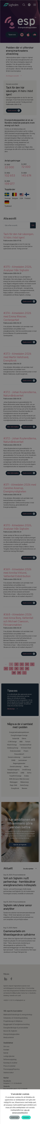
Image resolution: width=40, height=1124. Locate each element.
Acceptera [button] (26, 1117)
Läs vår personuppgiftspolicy (21, 1111)
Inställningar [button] (14, 1117)
